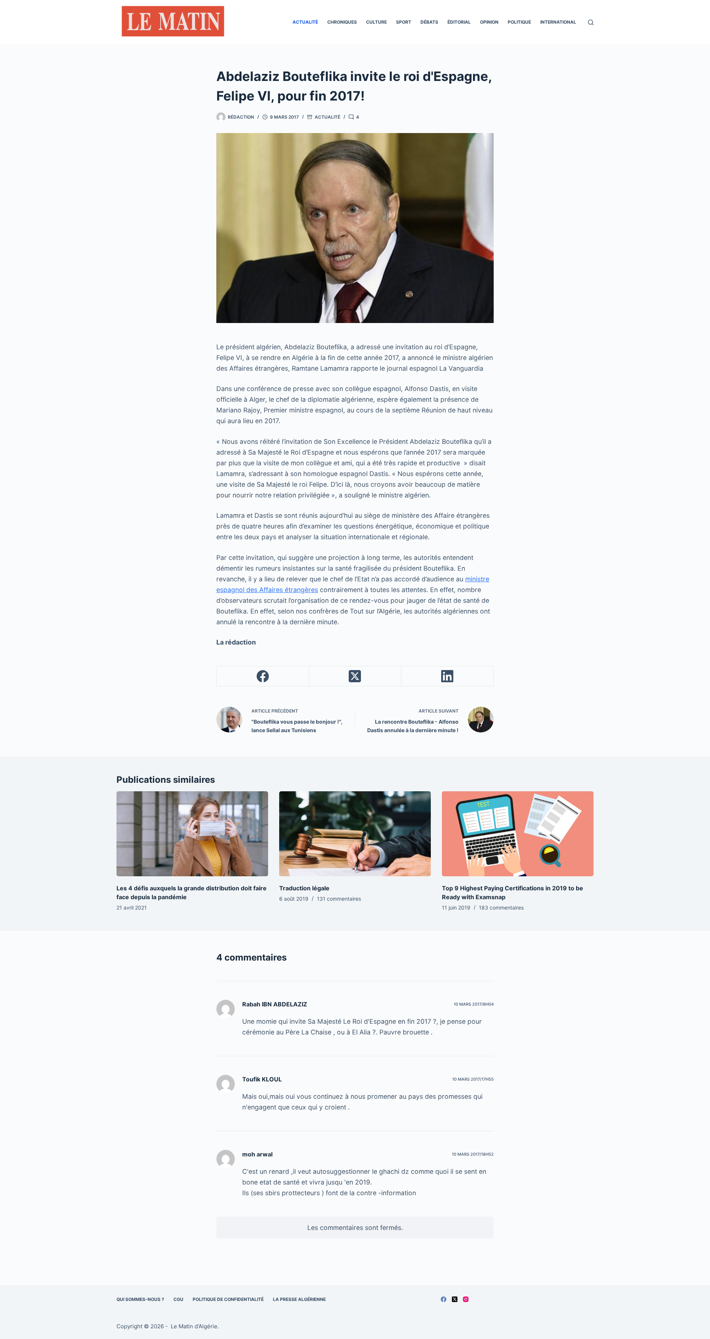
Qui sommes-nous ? (140, 1299)
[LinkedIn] (447, 676)
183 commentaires (501, 907)
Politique (519, 22)
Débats (429, 22)
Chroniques (342, 22)
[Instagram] (466, 1299)
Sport (403, 22)
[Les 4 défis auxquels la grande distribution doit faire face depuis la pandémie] (192, 834)
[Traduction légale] (355, 834)
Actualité (305, 22)
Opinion (489, 22)
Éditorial (459, 22)
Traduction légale (304, 888)
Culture (376, 22)
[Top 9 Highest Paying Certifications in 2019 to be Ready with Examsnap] (518, 834)
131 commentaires (339, 899)
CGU (178, 1299)
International (558, 22)
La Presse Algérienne (299, 1299)
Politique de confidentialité (228, 1299)
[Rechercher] (591, 22)
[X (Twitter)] (355, 676)
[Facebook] (263, 676)
